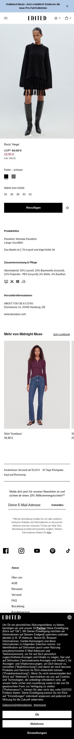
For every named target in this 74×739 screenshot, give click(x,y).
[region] (37, 240)
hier (49, 532)
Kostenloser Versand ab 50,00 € (22, 470)
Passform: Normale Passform (20, 239)
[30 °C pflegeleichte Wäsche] (6, 281)
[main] (37, 272)
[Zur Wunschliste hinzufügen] (69, 146)
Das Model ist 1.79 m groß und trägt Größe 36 (29, 249)
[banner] (37, 6)
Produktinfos (11, 231)
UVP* (13, 150)
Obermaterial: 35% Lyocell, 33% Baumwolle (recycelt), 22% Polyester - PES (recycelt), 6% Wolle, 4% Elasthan (35, 272)
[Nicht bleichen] (12, 281)
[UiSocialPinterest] (52, 550)
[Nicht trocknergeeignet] (18, 281)
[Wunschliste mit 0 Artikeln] (56, 18)
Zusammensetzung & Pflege (20, 262)
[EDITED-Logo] (37, 18)
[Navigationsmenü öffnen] (6, 18)
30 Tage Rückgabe (53, 470)
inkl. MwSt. (10, 158)
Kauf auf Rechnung (15, 474)
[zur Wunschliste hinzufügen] (68, 208)
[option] (6, 177)
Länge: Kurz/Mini (13, 242)
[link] (15, 569)
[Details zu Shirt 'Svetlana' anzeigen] (37, 385)
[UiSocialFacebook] (5, 550)
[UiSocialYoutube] (37, 550)
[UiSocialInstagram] (21, 550)
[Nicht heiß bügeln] (23, 281)
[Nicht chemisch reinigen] (29, 281)
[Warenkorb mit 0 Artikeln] (66, 18)
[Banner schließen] (67, 6)
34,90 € (8, 438)
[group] (37, 507)
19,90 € (9, 154)
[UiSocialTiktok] (68, 550)
